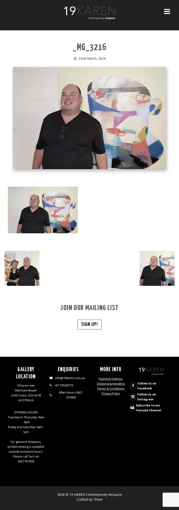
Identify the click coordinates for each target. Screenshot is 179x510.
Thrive (98, 499)
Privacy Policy (111, 393)
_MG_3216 (90, 47)
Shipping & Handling (110, 384)
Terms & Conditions (110, 389)
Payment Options (111, 379)
